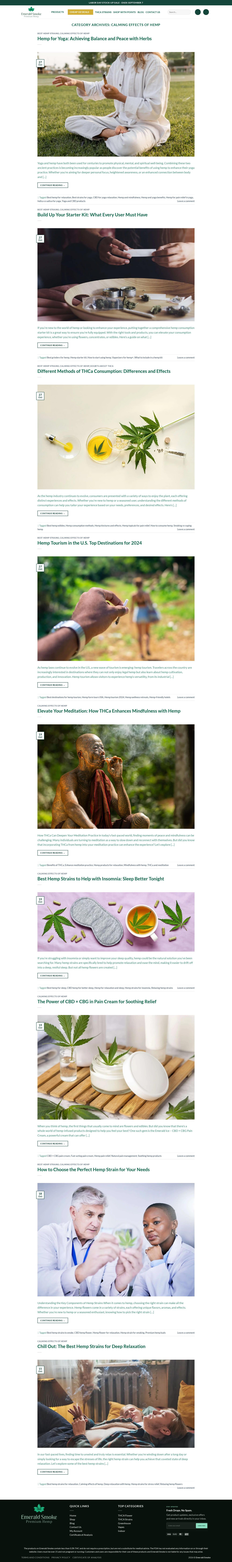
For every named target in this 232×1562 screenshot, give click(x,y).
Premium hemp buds (155, 1332)
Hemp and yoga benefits (153, 197)
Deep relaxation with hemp (117, 1484)
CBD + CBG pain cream (58, 1155)
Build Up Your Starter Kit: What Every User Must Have (92, 214)
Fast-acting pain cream (82, 1155)
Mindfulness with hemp (135, 865)
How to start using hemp (99, 357)
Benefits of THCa (55, 865)
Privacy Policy (61, 1557)
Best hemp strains (48, 33)
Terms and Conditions (35, 1557)
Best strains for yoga (82, 197)
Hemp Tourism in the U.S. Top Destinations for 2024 (89, 543)
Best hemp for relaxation (59, 197)
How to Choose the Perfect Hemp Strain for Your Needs (93, 1169)
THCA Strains (103, 12)
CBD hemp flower (83, 1332)
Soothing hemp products (150, 1155)
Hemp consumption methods (80, 525)
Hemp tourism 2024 (114, 697)
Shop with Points (124, 12)
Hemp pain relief (102, 1155)
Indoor (121, 1530)
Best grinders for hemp (58, 357)
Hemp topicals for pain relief (136, 525)
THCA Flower (125, 1515)
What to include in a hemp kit (148, 357)
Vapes (121, 1527)
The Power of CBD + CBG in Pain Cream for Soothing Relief (96, 1001)
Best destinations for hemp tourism (64, 697)
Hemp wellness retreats (136, 697)
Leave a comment (186, 201)
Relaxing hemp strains (162, 987)
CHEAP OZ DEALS (79, 12)
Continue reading (52, 185)
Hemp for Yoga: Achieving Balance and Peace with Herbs (94, 38)
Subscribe (201, 1525)
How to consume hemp (162, 525)
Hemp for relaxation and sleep (109, 987)
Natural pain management (124, 1155)
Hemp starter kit (78, 357)
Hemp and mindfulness (129, 197)
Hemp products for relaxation (108, 865)
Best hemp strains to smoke (60, 1332)
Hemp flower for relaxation (106, 1332)
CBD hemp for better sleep (80, 987)
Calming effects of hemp (74, 33)
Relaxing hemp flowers (171, 1484)
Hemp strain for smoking (132, 1332)
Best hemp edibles (56, 525)
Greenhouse (124, 1523)
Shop (72, 1519)
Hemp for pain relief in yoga (179, 197)
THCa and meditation (158, 865)
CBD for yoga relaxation (105, 197)
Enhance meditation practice (79, 865)
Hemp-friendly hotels (159, 697)
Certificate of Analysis (81, 1534)
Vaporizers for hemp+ (122, 357)
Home (73, 1515)
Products (57, 12)
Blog (141, 12)
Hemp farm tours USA (93, 697)
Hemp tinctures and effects (108, 525)
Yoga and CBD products (73, 201)
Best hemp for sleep (56, 987)
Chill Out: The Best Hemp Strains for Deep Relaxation (91, 1346)
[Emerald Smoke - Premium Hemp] (31, 12)
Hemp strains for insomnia (137, 987)
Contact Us (153, 12)
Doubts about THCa (102, 366)
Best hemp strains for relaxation (62, 1484)
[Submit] (187, 12)
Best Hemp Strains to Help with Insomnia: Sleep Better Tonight (100, 878)
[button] (198, 12)
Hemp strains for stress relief (145, 1484)
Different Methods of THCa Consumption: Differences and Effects (104, 371)
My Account (76, 1530)
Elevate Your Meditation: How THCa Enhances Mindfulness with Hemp (108, 710)
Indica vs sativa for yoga (49, 201)
